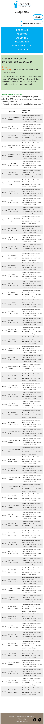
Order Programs (22, 46)
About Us (22, 34)
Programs (22, 30)
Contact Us (22, 50)
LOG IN (38, 17)
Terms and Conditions (22, 721)
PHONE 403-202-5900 (32, 23)
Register (4, 118)
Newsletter (22, 42)
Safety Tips (22, 38)
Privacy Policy (22, 719)
